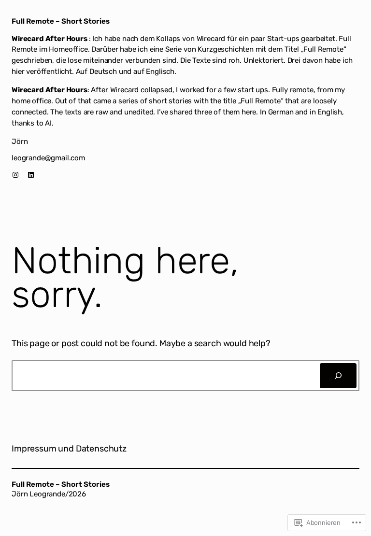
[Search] (338, 375)
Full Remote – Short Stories (61, 21)
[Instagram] (15, 175)
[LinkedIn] (31, 175)
